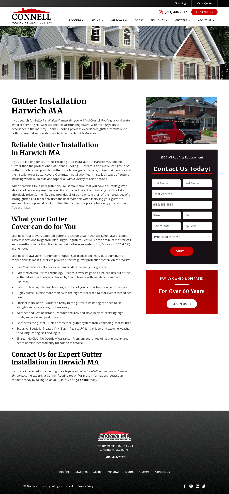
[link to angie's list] (204, 486)
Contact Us (204, 12)
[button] (76, 21)
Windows (113, 472)
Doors (129, 472)
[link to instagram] (191, 486)
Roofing (64, 472)
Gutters (144, 472)
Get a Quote (204, 3)
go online (82, 380)
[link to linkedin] (197, 486)
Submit (181, 251)
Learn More (182, 304)
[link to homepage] (114, 437)
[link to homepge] (31, 16)
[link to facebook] (184, 486)
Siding (97, 472)
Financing (180, 3)
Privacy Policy (85, 486)
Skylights (81, 472)
